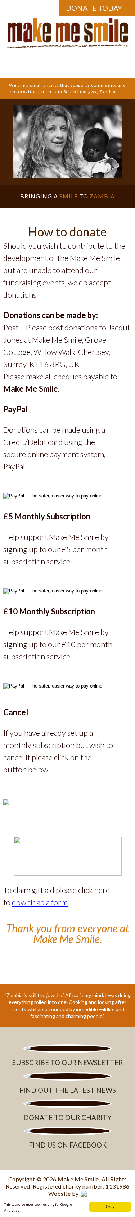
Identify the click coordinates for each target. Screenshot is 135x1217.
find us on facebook (68, 1145)
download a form (40, 902)
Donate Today (94, 8)
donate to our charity (67, 1117)
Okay (110, 1206)
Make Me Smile (78, 1179)
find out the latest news (67, 1090)
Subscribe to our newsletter (67, 1062)
